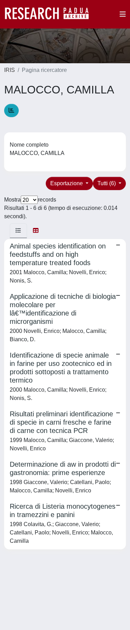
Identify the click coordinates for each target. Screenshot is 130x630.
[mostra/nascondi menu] (123, 14)
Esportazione (67, 183)
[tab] (18, 230)
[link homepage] (50, 14)
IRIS (9, 70)
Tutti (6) (107, 183)
